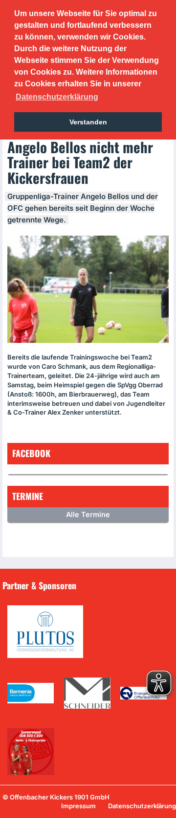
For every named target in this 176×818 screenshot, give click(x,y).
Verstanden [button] (88, 122)
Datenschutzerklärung (142, 806)
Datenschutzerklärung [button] (57, 97)
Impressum (78, 806)
